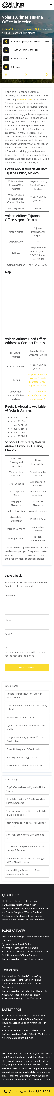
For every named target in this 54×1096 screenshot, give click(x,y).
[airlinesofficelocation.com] (13, 4)
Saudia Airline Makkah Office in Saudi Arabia (25, 951)
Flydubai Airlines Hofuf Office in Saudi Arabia (25, 727)
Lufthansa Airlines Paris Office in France (22, 959)
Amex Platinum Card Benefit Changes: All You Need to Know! (25, 860)
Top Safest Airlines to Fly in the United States (26, 789)
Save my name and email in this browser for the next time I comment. (25, 653)
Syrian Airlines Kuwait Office (16, 944)
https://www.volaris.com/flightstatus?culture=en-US (38, 395)
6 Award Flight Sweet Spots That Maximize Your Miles (23, 872)
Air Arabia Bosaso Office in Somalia (20, 947)
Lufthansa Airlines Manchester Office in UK (24, 990)
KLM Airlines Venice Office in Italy (19, 904)
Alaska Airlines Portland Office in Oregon (23, 976)
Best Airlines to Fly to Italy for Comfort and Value (26, 824)
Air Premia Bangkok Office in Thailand (22, 912)
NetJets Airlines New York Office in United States (24, 695)
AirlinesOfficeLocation (13, 29)
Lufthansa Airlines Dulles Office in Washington (26, 1034)
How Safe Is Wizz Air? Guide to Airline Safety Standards (25, 801)
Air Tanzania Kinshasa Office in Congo (22, 915)
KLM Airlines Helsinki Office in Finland (21, 979)
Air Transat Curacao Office (20, 717)
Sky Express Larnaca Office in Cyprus (21, 901)
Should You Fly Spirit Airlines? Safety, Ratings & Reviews (25, 848)
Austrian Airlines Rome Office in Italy (21, 994)
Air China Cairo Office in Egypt (17, 1037)
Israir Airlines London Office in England (22, 1019)
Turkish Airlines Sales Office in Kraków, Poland (26, 707)
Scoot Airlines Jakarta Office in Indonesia (23, 919)
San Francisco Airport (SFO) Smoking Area (25, 836)
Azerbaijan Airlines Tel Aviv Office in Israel (23, 1030)
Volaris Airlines (35, 29)
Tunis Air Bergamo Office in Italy (23, 749)
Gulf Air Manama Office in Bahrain (19, 955)
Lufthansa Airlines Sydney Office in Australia (25, 908)
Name (9, 620)
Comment (11, 595)
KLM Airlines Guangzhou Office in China (22, 998)
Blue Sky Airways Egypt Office (21, 757)
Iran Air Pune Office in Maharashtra (24, 765)
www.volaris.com (19, 58)
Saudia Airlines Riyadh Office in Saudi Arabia (24, 1015)
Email (8, 634)
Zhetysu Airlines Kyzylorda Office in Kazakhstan (24, 739)
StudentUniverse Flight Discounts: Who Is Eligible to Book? (26, 813)
